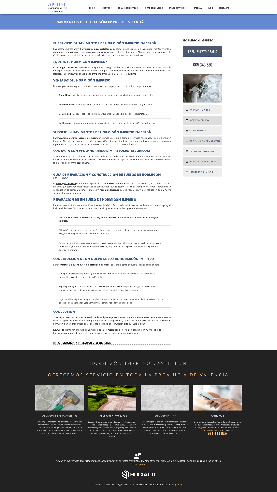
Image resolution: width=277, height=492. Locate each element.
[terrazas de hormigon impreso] (112, 409)
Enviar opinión (138, 464)
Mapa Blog (177, 484)
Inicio (92, 8)
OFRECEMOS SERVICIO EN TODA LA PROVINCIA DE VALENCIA (138, 375)
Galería (197, 8)
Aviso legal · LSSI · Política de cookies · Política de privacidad (141, 484)
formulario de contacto (211, 430)
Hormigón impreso (127, 8)
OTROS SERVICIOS (177, 8)
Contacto (224, 8)
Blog (210, 8)
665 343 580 (202, 65)
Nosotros (106, 8)
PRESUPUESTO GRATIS (202, 51)
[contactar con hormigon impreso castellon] (217, 409)
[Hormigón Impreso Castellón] (58, 11)
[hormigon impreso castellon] (59, 409)
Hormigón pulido (153, 8)
